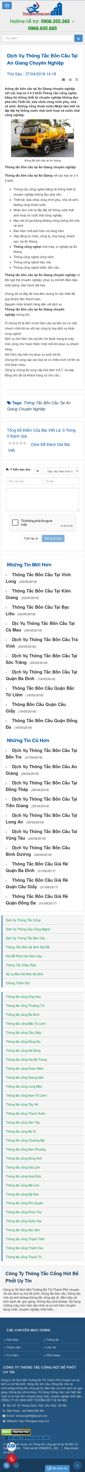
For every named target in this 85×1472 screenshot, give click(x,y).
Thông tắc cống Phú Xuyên (24, 1203)
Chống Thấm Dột (18, 983)
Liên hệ (51, 1347)
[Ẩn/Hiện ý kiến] (37, 470)
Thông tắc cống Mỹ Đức (22, 1194)
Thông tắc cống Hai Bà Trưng (26, 1059)
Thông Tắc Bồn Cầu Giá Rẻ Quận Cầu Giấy (37, 883)
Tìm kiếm (13, 1355)
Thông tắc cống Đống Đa (23, 1041)
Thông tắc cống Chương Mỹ (25, 1140)
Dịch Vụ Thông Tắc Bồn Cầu (25, 938)
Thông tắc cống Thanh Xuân (25, 1113)
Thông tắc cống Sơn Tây (23, 1122)
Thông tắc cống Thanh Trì (24, 1257)
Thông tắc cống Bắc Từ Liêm (26, 1023)
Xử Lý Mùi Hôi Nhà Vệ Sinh (24, 974)
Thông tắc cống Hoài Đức (23, 1176)
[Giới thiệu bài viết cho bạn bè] (64, 79)
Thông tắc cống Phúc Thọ (24, 1212)
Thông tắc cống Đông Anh (24, 1158)
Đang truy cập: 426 (37, 1437)
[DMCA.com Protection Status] (16, 1431)
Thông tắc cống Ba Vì (21, 1131)
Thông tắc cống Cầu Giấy (23, 1032)
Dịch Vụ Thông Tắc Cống (23, 920)
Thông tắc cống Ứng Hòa (23, 996)
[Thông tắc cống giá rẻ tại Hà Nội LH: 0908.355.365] (42, 8)
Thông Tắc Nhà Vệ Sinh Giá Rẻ (27, 947)
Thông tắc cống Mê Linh (22, 1185)
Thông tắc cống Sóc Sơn (23, 1230)
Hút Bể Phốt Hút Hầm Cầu (24, 956)
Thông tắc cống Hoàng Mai (24, 1077)
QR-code (13, 1437)
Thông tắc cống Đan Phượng (26, 1149)
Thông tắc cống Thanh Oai (24, 1248)
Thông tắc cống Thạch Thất (25, 1239)
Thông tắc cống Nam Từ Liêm (26, 1095)
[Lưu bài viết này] (77, 79)
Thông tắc (52, 1339)
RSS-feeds (53, 1355)
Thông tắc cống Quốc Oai (23, 1221)
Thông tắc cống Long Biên (24, 1086)
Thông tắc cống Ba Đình (22, 1014)
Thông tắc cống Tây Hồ (22, 1104)
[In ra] (71, 79)
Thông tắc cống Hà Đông (23, 1050)
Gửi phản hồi (59, 1468)
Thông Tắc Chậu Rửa (21, 965)
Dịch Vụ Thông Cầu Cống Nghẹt (28, 929)
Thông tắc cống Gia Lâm (23, 1167)
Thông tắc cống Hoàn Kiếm (25, 1068)
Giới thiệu (13, 1339)
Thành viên (13, 1347)
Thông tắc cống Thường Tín (25, 1005)
